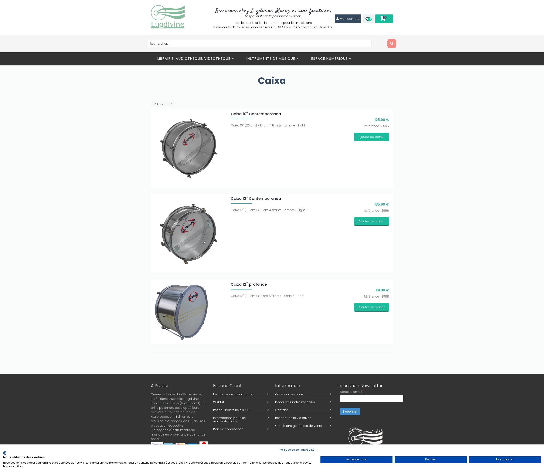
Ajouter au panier (371, 137)
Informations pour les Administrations (229, 419)
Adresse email (352, 392)
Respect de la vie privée (293, 418)
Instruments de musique (271, 58)
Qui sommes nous (289, 394)
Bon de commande (228, 429)
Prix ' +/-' (159, 104)
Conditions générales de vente (298, 426)
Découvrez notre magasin (295, 402)
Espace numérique (330, 58)
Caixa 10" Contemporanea (256, 113)
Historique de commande (232, 394)
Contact (281, 410)
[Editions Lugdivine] (168, 16)
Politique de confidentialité (297, 449)
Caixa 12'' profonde (249, 284)
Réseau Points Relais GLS (231, 410)
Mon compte (350, 19)
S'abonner (350, 411)
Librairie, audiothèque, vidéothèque (194, 58)
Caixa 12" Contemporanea (256, 198)
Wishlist (218, 402)
